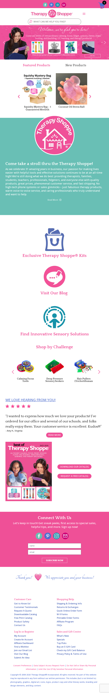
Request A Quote (23, 610)
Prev (11, 369)
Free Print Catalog (23, 617)
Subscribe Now (54, 560)
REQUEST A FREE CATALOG (74, 476)
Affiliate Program (65, 621)
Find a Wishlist (21, 646)
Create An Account (23, 639)
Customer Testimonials (26, 607)
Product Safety (21, 621)
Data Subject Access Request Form (49, 665)
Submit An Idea (21, 657)
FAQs (59, 625)
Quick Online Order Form (69, 610)
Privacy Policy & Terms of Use (71, 653)
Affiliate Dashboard (23, 643)
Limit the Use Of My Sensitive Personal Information (60, 669)
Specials (61, 639)
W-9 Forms (62, 614)
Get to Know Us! (22, 603)
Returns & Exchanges (67, 607)
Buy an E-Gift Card (66, 646)
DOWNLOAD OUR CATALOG (74, 466)
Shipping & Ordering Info (69, 603)
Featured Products (36, 65)
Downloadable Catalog (25, 614)
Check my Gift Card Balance (71, 650)
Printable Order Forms (68, 617)
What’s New (63, 635)
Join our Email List (23, 650)
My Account (20, 635)
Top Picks (61, 643)
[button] (4, 42)
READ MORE (54, 435)
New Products (75, 65)
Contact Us (19, 625)
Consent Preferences (22, 665)
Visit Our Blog (21, 653)
